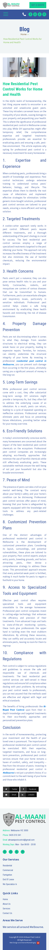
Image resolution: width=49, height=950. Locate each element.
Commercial (8, 870)
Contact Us (7, 913)
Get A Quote (37, 5)
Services (6, 908)
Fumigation (7, 875)
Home (24, 34)
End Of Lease (8, 879)
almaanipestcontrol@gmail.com (19, 840)
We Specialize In (10, 884)
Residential (7, 865)
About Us (6, 904)
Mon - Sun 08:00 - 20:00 (19, 844)
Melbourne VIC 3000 (15, 830)
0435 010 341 (12, 835)
